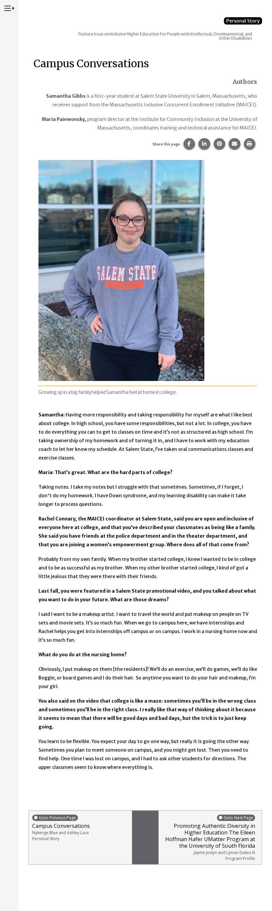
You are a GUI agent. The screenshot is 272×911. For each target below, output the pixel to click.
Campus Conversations (61, 828)
